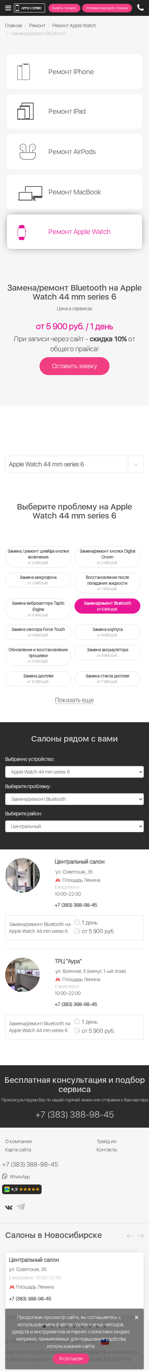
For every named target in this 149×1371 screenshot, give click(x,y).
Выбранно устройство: (29, 759)
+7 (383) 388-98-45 (30, 1164)
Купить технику (64, 8)
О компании (18, 1141)
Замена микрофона (38, 580)
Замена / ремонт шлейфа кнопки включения (38, 557)
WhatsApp (20, 1176)
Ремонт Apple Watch (74, 25)
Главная (13, 25)
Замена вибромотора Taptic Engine (38, 609)
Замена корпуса (108, 632)
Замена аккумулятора (107, 652)
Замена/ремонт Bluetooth (107, 606)
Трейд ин (106, 1141)
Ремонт (37, 25)
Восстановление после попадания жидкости (107, 583)
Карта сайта (18, 1149)
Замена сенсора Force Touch (38, 632)
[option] (74, 1284)
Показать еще (74, 700)
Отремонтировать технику (107, 8)
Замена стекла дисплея (107, 679)
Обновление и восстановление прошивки (38, 655)
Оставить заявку (74, 366)
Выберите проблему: (28, 786)
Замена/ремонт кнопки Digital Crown (107, 557)
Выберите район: (23, 813)
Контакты (107, 1149)
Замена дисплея (38, 679)
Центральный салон (34, 1260)
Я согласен (71, 1358)
